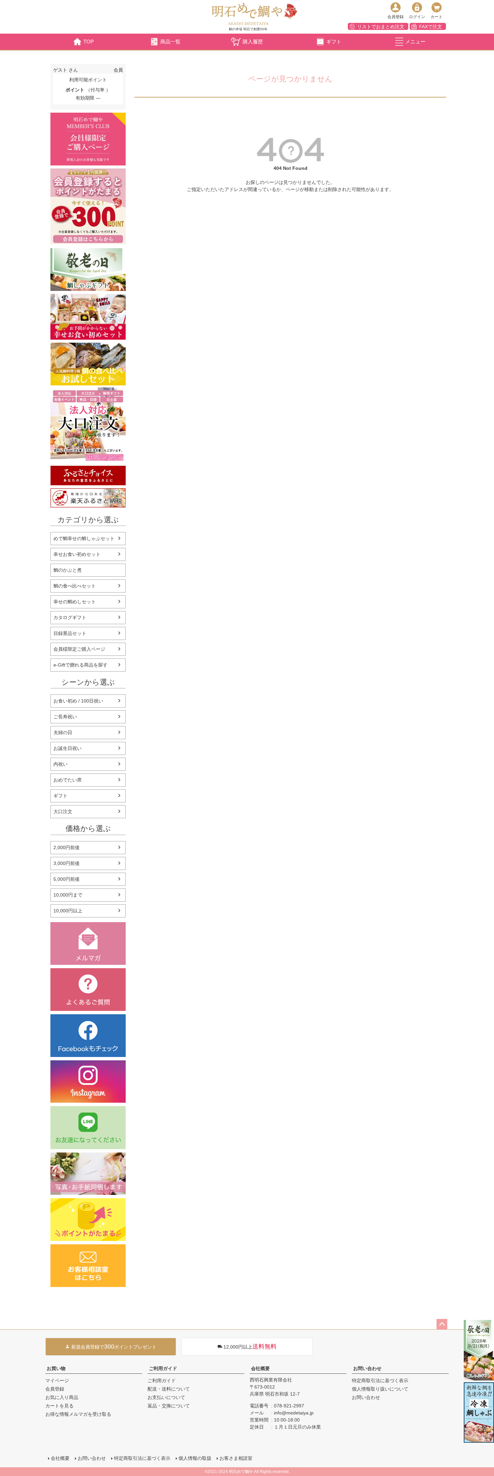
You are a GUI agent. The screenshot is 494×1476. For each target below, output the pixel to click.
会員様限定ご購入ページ (79, 649)
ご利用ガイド (163, 1368)
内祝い (60, 764)
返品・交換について (169, 1405)
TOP (88, 41)
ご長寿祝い (65, 716)
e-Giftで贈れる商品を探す (80, 665)
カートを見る (59, 1405)
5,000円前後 (66, 879)
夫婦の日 (62, 732)
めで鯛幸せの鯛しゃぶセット (84, 538)
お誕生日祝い (67, 748)
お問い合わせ (367, 1368)
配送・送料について (169, 1389)
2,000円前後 (66, 847)
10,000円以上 (67, 910)
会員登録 (395, 16)
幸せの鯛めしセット (74, 601)
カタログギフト (69, 617)
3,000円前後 (66, 863)
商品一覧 (170, 41)
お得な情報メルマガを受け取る (78, 1414)
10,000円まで (67, 895)
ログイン (417, 16)
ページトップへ (442, 1324)
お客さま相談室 (235, 1458)
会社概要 (260, 1368)
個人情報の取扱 (194, 1458)
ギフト (333, 41)
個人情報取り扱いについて (380, 1389)
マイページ (57, 1380)
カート (436, 16)
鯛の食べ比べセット (74, 586)
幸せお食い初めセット (76, 554)
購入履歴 (253, 41)
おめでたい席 (67, 780)
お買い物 (56, 1368)
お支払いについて (166, 1397)
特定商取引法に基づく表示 (380, 1380)
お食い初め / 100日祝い (78, 701)
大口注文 (62, 811)
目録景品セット (69, 633)
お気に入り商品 (61, 1397)
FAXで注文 (430, 26)
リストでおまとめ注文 (380, 26)
